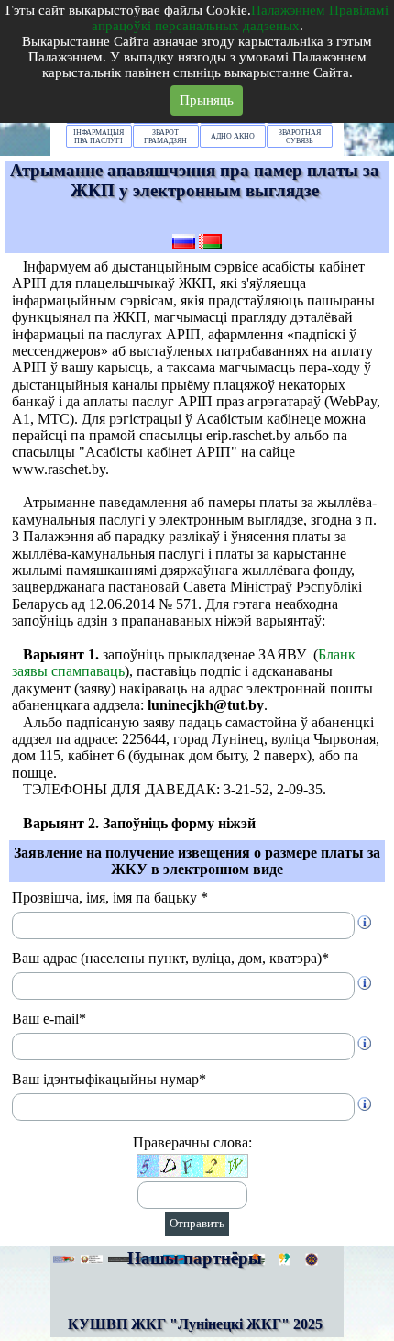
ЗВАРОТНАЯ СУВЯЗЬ (300, 136)
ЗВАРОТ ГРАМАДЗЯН (165, 136)
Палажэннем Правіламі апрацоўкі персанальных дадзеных (240, 18)
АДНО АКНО (233, 136)
